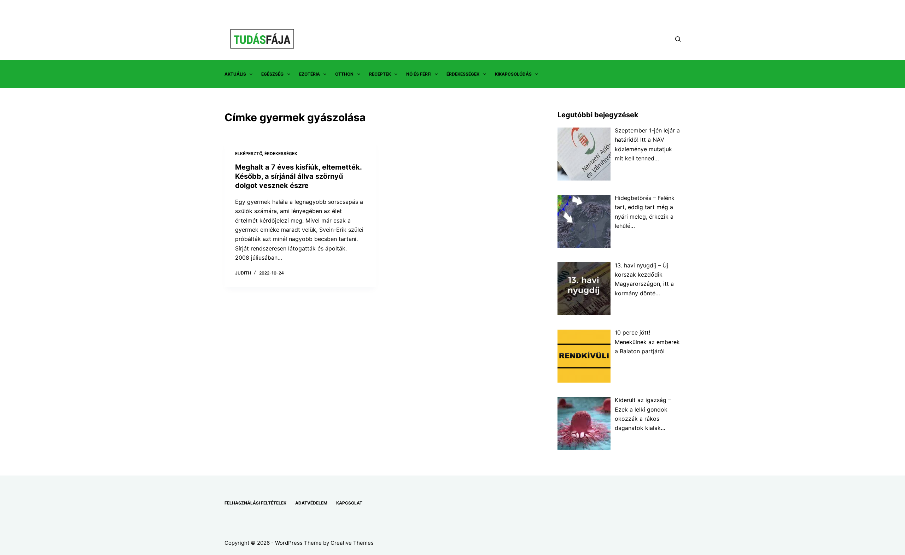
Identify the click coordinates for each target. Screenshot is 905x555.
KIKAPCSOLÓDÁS (513, 74)
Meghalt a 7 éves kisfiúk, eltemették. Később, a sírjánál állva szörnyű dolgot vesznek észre (298, 176)
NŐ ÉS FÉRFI (418, 74)
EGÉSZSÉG (272, 74)
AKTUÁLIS (235, 74)
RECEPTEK (380, 74)
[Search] (678, 39)
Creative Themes (352, 542)
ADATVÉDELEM (311, 503)
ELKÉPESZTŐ (248, 153)
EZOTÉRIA (309, 74)
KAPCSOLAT (349, 503)
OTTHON (344, 74)
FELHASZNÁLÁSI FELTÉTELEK (255, 503)
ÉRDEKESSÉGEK (462, 74)
